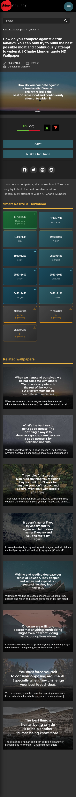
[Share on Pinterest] (42, 169)
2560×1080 (56, 274)
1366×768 (56, 218)
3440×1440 (20, 293)
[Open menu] (68, 6)
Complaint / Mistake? (19, 66)
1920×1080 (56, 237)
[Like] (47, 128)
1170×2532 (20, 217)
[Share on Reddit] (51, 169)
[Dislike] (55, 128)
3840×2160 (56, 293)
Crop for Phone (40, 154)
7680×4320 (20, 329)
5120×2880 (56, 311)
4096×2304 (20, 311)
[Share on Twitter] (33, 169)
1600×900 (20, 237)
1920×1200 (20, 255)
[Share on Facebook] (24, 169)
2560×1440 (56, 255)
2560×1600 (20, 274)
